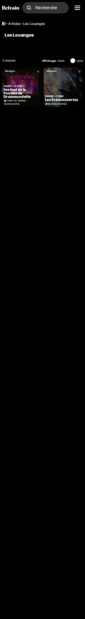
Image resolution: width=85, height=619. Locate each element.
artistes (14, 24)
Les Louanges (34, 24)
